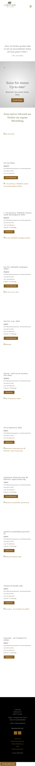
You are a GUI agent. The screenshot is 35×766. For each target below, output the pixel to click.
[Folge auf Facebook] (15, 733)
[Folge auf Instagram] (19, 733)
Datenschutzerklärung (17, 741)
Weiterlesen (9, 231)
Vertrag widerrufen (8, 764)
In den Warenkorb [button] (11, 177)
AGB (17, 746)
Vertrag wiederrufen (17, 749)
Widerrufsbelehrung (17, 744)
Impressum (17, 738)
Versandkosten (11, 173)
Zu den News (17, 100)
